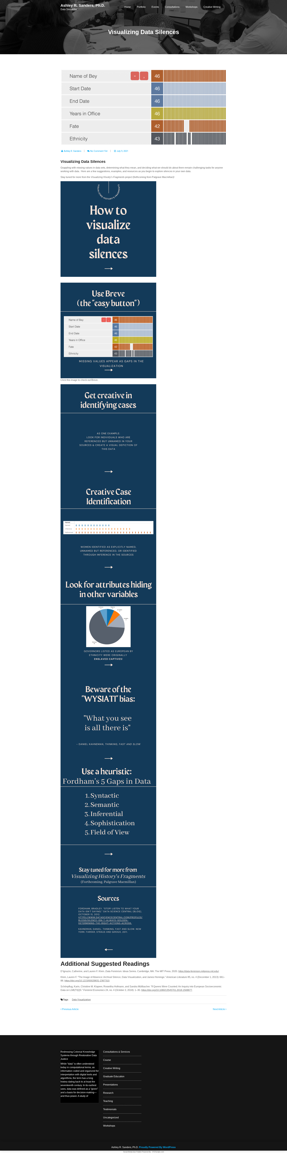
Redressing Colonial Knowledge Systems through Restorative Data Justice (79, 1055)
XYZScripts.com (158, 1152)
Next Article (219, 1009)
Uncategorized (111, 1117)
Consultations (172, 7)
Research (108, 1093)
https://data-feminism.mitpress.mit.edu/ (198, 971)
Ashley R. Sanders (72, 151)
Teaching (108, 1101)
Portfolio (141, 7)
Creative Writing (211, 7)
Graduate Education (113, 1076)
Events (155, 7)
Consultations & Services (116, 1052)
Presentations (110, 1084)
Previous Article (70, 1009)
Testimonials (109, 1109)
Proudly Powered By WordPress (157, 1147)
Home (127, 7)
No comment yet (98, 151)
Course (107, 1060)
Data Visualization (81, 999)
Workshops (191, 7)
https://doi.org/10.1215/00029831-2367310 (86, 980)
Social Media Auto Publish (132, 1152)
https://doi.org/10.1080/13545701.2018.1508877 (166, 990)
